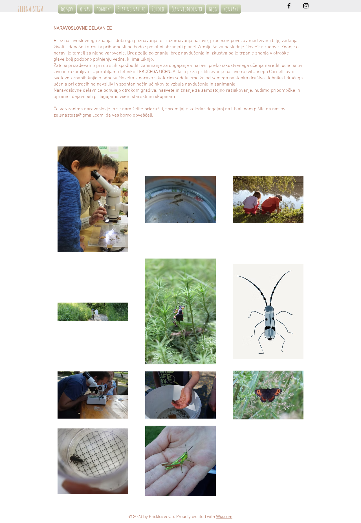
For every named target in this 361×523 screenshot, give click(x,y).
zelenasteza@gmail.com (79, 115)
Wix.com (224, 516)
